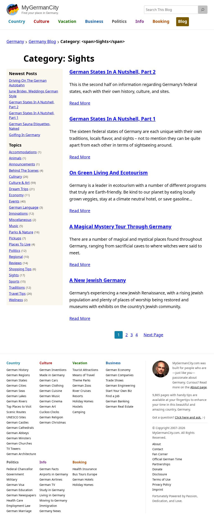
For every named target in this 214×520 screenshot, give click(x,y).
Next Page (153, 335)
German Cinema (50, 401)
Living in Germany (52, 495)
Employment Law (18, 506)
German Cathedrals (20, 428)
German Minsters (18, 438)
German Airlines (50, 479)
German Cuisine (50, 391)
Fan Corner (160, 454)
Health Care (14, 500)
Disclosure (159, 474)
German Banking (117, 401)
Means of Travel (84, 375)
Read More (79, 103)
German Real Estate (119, 406)
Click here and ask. (188, 417)
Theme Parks (81, 380)
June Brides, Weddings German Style (33, 93)
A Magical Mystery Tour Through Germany (120, 227)
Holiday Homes (83, 401)
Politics (12, 462)
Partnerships (161, 464)
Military (11, 479)
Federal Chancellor (19, 469)
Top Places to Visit (18, 406)
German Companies (120, 375)
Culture (45, 363)
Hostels (78, 406)
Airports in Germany (53, 474)
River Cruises (82, 391)
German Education (19, 490)
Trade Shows (115, 380)
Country (13, 363)
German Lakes (16, 396)
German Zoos (82, 385)
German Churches (19, 443)
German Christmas (52, 422)
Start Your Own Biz (119, 391)
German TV (47, 485)
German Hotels (83, 479)
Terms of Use (161, 479)
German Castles (17, 422)
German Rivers (16, 401)
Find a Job (113, 396)
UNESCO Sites (16, 417)
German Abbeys (17, 433)
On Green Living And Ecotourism (108, 173)
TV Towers (13, 449)
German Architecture (21, 454)
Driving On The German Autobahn (28, 82)
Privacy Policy (161, 484)
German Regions (18, 375)
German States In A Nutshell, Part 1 (112, 119)
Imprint (157, 489)
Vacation (80, 363)
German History (17, 370)
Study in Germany (52, 490)
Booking (80, 462)
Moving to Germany (53, 500)
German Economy (118, 370)
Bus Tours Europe (85, 474)
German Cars (48, 380)
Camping (79, 412)
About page (198, 387)
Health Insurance (85, 469)
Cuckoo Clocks (49, 412)
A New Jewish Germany (97, 280)
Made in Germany (52, 375)
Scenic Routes (16, 412)
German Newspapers (21, 495)
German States (16, 380)
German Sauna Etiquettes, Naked (29, 126)
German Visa (15, 485)
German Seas (15, 391)
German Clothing (51, 385)
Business (113, 363)
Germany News (50, 511)
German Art (47, 406)
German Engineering (120, 385)
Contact (157, 449)
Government (15, 474)
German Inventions (52, 370)
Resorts (78, 396)
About (156, 444)
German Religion (51, 417)
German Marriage (19, 511)
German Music (49, 396)
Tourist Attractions (85, 370)
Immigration (48, 506)
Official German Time (167, 459)
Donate (157, 469)
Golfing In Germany (24, 135)
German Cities (16, 385)
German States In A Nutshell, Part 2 (112, 72)
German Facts (49, 469)
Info (42, 462)
